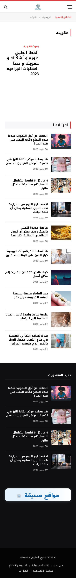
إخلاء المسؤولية (40, 565)
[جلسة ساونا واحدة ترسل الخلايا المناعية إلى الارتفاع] (61, 319)
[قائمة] (69, 7)
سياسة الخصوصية (42, 570)
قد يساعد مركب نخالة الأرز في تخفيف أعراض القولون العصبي (27, 161)
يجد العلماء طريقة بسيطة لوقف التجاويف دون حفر (30, 295)
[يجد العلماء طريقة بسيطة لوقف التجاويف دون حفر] (61, 298)
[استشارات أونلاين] (38, 7)
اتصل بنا (23, 570)
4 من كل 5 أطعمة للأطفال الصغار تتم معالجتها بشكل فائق (30, 184)
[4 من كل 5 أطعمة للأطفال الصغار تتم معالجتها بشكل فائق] (61, 185)
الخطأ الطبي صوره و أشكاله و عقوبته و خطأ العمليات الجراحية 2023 (23, 63)
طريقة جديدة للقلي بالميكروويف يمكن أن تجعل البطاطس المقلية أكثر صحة (29, 231)
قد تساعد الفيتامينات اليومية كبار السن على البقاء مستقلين (27, 253)
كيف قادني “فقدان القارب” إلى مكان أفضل (26, 274)
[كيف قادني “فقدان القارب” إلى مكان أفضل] (61, 277)
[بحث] (6, 7)
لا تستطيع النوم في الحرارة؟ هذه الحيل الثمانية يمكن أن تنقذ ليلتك (28, 208)
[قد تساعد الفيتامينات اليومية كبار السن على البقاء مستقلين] (61, 256)
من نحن (58, 565)
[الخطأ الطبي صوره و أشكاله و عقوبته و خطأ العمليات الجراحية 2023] (56, 73)
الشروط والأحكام (18, 565)
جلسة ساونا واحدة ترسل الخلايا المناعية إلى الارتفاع (26, 316)
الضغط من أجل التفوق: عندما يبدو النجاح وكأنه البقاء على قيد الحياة (28, 139)
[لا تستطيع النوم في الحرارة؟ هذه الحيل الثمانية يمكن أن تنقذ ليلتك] (61, 209)
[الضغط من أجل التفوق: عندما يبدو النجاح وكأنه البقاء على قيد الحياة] (61, 141)
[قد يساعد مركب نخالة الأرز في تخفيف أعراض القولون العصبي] (61, 164)
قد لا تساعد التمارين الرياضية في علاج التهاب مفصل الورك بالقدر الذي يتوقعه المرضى (28, 339)
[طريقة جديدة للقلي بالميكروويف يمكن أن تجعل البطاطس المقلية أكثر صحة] (61, 233)
